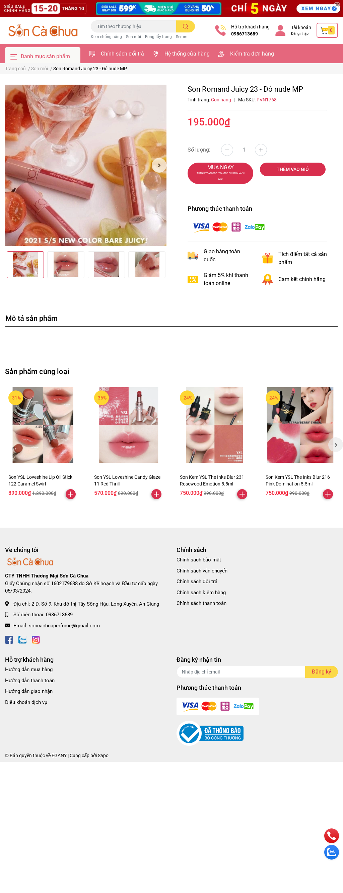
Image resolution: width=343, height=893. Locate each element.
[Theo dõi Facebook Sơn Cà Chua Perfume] (9, 639)
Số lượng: (199, 150)
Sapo (103, 755)
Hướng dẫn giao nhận (29, 691)
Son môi (133, 36)
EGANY (59, 755)
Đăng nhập (299, 33)
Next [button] (159, 165)
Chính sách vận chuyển (202, 571)
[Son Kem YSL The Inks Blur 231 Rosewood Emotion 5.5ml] (214, 425)
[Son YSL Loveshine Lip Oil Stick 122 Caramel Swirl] (43, 425)
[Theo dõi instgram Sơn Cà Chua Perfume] (36, 639)
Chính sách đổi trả (122, 54)
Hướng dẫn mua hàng (29, 669)
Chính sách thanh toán (201, 603)
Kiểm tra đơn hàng (252, 54)
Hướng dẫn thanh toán (30, 681)
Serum (182, 36)
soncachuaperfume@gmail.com (64, 626)
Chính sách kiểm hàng (201, 593)
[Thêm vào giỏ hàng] (71, 494)
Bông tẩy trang (158, 36)
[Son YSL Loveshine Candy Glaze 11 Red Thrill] (128, 425)
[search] (185, 26)
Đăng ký (321, 671)
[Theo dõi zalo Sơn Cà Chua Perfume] (22, 639)
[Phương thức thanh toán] (229, 227)
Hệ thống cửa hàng (187, 54)
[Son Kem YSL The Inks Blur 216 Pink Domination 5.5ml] (300, 425)
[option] (85, 165)
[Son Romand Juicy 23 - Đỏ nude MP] (85, 165)
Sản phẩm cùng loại (37, 371)
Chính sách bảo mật (199, 560)
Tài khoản (301, 27)
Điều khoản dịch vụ (26, 702)
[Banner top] (171, 8)
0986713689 (244, 33)
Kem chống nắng (106, 36)
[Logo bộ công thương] (210, 733)
